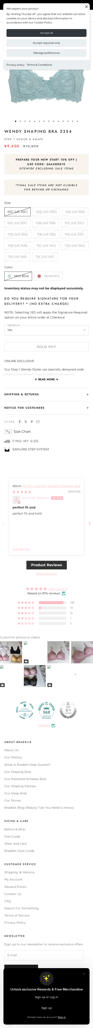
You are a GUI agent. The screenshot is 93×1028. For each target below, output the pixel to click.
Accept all (46, 32)
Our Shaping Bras (17, 772)
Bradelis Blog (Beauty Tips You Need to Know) (39, 808)
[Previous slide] (3, 523)
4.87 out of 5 (57, 589)
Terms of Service (16, 915)
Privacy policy (15, 64)
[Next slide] (89, 523)
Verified (44, 725)
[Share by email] (38, 421)
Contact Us (12, 894)
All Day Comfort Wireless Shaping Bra (51, 486)
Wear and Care (15, 844)
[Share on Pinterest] (32, 421)
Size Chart (22, 432)
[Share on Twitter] (25, 421)
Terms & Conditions (39, 64)
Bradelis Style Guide (19, 851)
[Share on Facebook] (19, 421)
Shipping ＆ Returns (19, 872)
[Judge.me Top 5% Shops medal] (68, 710)
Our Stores (12, 800)
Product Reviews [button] (46, 565)
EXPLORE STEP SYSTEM (31, 449)
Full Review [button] (21, 549)
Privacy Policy (15, 923)
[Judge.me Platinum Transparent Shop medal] (25, 710)
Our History (13, 757)
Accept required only (46, 42)
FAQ (7, 901)
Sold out (46, 346)
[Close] (86, 6)
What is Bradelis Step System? (27, 765)
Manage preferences (46, 52)
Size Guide (12, 836)
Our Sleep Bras (15, 793)
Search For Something (21, 908)
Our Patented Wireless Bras (25, 779)
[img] (22, 492)
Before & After (15, 829)
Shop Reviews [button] (46, 573)
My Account (13, 879)
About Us (11, 750)
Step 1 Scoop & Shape (23, 139)
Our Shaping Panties (20, 786)
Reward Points (15, 887)
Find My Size (26, 441)
